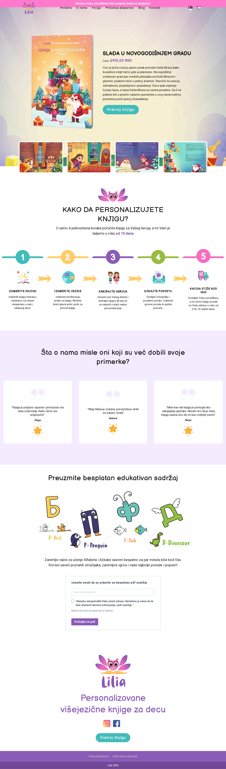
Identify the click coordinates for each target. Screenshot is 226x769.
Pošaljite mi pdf (85, 621)
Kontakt (154, 8)
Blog (141, 8)
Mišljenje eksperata (119, 8)
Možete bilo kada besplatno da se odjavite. (92, 611)
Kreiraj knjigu (121, 109)
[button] (190, 8)
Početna (66, 8)
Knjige (96, 8)
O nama (81, 8)
